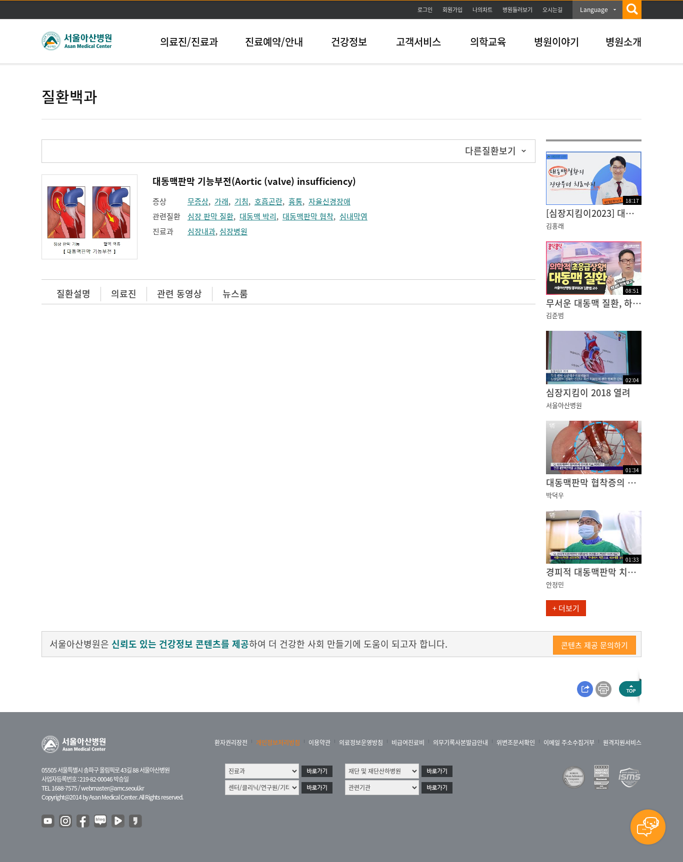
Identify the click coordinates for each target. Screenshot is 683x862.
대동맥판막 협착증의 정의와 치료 (594, 482)
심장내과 (202, 231)
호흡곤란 (268, 201)
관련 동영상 (179, 293)
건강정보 (349, 41)
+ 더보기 (566, 608)
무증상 (198, 201)
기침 (241, 201)
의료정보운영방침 (361, 742)
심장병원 (234, 231)
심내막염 (354, 216)
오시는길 (552, 9)
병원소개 (624, 41)
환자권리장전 (231, 742)
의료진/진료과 (189, 41)
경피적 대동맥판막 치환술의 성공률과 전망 (594, 572)
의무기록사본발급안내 (460, 742)
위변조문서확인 (515, 742)
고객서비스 (418, 41)
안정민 (555, 584)
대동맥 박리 (258, 216)
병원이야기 (556, 41)
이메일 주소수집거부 (569, 742)
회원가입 (452, 9)
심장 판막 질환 (211, 216)
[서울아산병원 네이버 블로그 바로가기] (101, 822)
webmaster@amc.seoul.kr (112, 788)
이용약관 (319, 742)
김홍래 (555, 225)
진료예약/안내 (274, 41)
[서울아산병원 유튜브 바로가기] (49, 822)
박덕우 (555, 495)
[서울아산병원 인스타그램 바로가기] (66, 822)
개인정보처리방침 (278, 742)
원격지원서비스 (622, 742)
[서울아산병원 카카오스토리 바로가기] (136, 822)
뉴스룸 (235, 293)
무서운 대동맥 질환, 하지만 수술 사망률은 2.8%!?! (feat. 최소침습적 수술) (594, 303)
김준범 (555, 315)
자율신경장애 (329, 201)
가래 (221, 201)
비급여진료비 (408, 742)
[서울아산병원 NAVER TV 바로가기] (119, 822)
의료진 (123, 293)
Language (594, 9)
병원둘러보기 (517, 9)
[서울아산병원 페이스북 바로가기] (83, 822)
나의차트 (482, 9)
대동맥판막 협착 (308, 216)
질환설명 (73, 293)
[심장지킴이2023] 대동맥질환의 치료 (594, 213)
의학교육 (488, 41)
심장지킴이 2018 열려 (588, 392)
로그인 (425, 9)
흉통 (295, 201)
